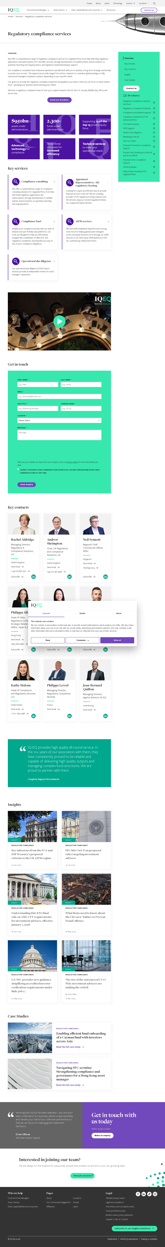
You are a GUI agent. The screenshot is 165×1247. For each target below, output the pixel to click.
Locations (77, 1198)
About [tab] (118, 613)
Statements (112, 1239)
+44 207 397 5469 (55, 571)
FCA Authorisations (131, 124)
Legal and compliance (115, 1202)
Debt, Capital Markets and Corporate (85, 10)
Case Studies (129, 80)
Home (10, 16)
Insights (127, 74)
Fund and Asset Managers (37, 10)
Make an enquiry (103, 1135)
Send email (16, 566)
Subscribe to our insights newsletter (133, 1228)
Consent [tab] (46, 613)
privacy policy (72, 462)
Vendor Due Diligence (132, 132)
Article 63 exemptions (129, 1239)
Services (19, 16)
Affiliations (50, 1206)
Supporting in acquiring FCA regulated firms (134, 173)
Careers (129, 3)
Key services (129, 63)
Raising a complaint (149, 1239)
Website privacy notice (115, 1198)
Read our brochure (59, 100)
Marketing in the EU (131, 136)
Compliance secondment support (137, 112)
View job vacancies (82, 1175)
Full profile (15, 576)
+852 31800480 (18, 643)
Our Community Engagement (58, 1202)
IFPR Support (128, 128)
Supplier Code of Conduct (117, 1219)
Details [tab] (83, 613)
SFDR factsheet (129, 167)
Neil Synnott (91, 540)
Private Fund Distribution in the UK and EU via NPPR (137, 154)
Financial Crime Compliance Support (134, 161)
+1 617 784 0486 (18, 713)
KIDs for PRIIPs (129, 141)
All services (111, 10)
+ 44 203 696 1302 (19, 571)
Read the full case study (68, 1046)
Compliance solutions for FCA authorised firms (135, 118)
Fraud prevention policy (116, 1211)
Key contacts (130, 69)
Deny (48, 640)
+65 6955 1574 (89, 567)
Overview (128, 58)
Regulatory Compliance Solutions (137, 108)
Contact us (149, 10)
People (89, 3)
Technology (117, 3)
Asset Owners (59, 10)
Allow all (117, 640)
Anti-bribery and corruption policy (120, 1206)
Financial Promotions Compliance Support (137, 147)
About (98, 3)
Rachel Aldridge (22, 540)
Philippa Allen (21, 612)
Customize (81, 640)
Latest (106, 3)
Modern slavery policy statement (119, 1215)
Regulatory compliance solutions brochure (136, 102)
